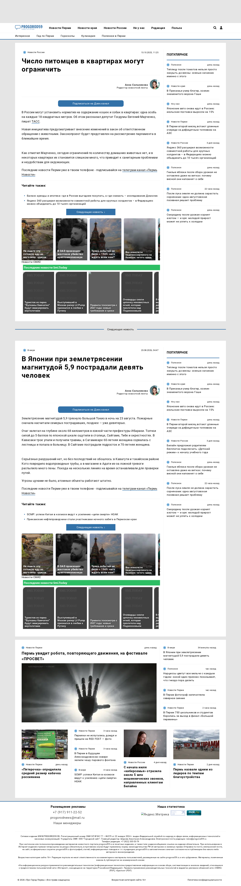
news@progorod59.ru (196, 839)
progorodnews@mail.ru (67, 818)
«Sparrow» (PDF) (123, 870)
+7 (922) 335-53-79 (130, 841)
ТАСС (36, 121)
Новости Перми (179, 121)
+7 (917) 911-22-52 (67, 812)
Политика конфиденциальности (205, 880)
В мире (31, 350)
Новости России (36, 52)
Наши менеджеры (67, 823)
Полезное (176, 65)
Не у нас (175, 104)
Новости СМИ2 (31, 261)
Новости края (178, 86)
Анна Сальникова (136, 84)
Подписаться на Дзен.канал (91, 103)
